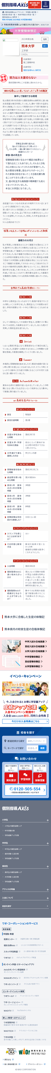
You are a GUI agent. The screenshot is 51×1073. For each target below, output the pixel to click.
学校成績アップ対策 (12, 835)
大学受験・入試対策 (12, 877)
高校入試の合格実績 (34, 646)
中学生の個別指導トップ (13, 849)
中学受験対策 (10, 830)
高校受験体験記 (32, 661)
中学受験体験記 (32, 656)
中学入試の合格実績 (34, 641)
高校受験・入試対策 (12, 854)
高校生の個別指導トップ (13, 872)
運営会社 (7, 1059)
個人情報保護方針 (10, 1064)
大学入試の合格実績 (34, 651)
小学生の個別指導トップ (13, 826)
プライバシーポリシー (35, 1064)
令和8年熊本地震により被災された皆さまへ (26, 24)
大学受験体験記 (32, 666)
